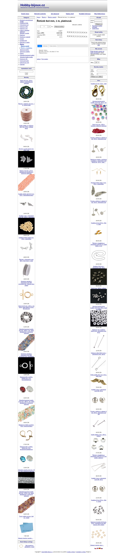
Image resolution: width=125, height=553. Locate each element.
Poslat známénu (53, 46)
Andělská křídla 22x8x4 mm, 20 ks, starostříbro (26, 238)
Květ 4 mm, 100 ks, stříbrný (98, 288)
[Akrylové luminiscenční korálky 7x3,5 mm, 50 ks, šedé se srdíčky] (98, 326)
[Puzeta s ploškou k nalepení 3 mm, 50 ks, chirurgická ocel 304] (98, 431)
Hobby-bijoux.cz (32, 5)
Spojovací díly (24, 59)
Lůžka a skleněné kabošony (24, 31)
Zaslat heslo (95, 28)
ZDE (98, 45)
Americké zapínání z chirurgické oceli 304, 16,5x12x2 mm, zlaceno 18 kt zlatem (26, 283)
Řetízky (22, 44)
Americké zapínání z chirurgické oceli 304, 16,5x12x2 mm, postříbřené (26, 355)
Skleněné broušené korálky (27, 55)
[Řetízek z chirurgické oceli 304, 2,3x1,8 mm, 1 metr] (26, 277)
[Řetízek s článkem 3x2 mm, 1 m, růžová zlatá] (26, 122)
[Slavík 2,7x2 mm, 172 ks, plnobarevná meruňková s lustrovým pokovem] (26, 190)
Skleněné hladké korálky (26, 57)
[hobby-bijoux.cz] (95, 548)
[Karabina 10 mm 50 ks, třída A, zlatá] (98, 239)
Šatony (22, 53)
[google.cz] (97, 548)
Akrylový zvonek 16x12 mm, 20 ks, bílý (26, 149)
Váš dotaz (45, 46)
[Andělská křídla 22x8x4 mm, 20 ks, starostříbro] (26, 256)
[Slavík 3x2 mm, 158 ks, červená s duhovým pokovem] (98, 134)
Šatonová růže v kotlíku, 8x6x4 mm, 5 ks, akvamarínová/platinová (26, 448)
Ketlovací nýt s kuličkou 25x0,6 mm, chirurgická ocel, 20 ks (98, 331)
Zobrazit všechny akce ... (97, 545)
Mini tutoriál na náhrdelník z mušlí (29, 546)
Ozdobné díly (23, 40)
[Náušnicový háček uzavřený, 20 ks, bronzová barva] (26, 443)
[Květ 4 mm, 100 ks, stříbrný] (98, 303)
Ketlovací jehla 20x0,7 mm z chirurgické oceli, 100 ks (98, 353)
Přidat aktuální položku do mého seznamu (97, 52)
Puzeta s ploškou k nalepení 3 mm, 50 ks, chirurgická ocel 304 (99, 413)
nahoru (38, 59)
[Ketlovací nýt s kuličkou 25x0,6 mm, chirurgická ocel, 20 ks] (98, 349)
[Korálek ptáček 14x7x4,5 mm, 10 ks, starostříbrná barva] (26, 212)
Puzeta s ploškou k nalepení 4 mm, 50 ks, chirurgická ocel (99, 138)
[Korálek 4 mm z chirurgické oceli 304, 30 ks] (98, 496)
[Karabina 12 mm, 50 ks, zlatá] (98, 97)
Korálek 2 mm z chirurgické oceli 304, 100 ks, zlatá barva (26, 216)
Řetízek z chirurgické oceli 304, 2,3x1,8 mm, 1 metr (26, 260)
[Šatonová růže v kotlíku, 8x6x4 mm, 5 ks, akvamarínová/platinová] (26, 466)
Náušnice (22, 35)
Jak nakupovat (55, 14)
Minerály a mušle (24, 33)
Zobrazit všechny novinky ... (25, 538)
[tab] (40, 46)
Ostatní (22, 38)
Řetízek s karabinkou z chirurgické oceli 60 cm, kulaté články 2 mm (99, 244)
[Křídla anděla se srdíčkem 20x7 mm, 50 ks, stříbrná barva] (26, 145)
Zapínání (22, 64)
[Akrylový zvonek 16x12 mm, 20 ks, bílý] (26, 167)
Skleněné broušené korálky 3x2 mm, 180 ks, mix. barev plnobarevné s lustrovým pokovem (26, 331)
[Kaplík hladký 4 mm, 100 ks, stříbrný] (98, 451)
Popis (40, 46)
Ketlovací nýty (24, 28)
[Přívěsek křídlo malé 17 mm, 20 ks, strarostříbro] (98, 197)
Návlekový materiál (25, 37)
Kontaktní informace (85, 14)
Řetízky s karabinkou (26, 48)
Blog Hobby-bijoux (99, 14)
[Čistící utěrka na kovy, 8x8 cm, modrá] (26, 534)
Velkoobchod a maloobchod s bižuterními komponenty (34, 7)
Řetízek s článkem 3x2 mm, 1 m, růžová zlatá (26, 104)
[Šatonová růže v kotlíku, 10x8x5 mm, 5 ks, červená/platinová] (26, 396)
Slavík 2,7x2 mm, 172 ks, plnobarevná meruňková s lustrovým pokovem (26, 172)
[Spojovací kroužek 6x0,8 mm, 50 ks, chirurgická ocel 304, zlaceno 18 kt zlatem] (98, 541)
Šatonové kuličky (24, 49)
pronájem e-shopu (81, 552)
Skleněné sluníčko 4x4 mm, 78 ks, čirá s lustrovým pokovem (26, 470)
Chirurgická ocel (24, 25)
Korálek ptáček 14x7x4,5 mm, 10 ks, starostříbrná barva (26, 194)
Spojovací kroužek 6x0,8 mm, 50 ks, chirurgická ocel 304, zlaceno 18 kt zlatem (99, 523)
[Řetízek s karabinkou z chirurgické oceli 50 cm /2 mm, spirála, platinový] (98, 474)
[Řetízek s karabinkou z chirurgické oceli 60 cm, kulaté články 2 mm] (98, 262)
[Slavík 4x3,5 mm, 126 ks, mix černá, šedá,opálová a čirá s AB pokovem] (26, 325)
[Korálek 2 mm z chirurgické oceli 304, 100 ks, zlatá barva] (26, 234)
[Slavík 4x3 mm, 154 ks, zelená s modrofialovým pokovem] (26, 100)
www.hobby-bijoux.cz (47, 552)
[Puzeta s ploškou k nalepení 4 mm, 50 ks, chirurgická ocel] (98, 156)
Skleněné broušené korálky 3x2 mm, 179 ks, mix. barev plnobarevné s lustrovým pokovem (26, 494)
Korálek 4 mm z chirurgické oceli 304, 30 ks (98, 479)
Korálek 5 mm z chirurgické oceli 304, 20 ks (98, 390)
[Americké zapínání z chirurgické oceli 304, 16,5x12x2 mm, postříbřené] (26, 373)
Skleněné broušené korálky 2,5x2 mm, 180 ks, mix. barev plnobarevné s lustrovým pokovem (26, 402)
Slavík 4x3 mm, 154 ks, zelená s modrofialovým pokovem (26, 82)
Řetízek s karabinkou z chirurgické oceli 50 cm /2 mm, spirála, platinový (99, 456)
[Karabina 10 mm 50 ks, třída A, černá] (98, 518)
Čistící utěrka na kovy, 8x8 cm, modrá (26, 517)
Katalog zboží (70, 14)
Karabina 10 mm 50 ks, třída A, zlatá (98, 223)
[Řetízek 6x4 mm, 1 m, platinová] (77, 34)
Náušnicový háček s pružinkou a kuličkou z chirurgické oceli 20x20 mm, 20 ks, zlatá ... (99, 161)
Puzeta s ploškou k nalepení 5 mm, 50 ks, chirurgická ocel (99, 201)
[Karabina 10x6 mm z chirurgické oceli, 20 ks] (98, 284)
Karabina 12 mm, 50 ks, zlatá (99, 83)
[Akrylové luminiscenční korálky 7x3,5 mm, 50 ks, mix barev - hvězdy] (98, 121)
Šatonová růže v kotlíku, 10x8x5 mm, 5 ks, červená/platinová (26, 378)
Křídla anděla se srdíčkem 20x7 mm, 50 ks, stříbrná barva (26, 127)
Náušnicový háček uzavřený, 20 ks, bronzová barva (26, 425)
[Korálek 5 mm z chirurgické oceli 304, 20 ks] (98, 407)
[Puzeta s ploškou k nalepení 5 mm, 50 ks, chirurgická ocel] (98, 219)
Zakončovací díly (24, 62)
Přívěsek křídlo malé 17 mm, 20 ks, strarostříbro (98, 183)
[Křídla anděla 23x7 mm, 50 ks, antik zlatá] (98, 386)
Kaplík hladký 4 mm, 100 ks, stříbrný (98, 435)
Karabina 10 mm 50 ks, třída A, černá (98, 500)
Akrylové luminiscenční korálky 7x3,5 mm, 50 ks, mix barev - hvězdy (99, 103)
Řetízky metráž (25, 46)
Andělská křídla (24, 23)
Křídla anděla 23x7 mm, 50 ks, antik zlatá (99, 375)
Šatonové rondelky (25, 51)
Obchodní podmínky (40, 14)
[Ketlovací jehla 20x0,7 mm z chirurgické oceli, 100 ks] (98, 371)
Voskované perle (24, 61)
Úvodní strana (25, 14)
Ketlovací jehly (24, 26)
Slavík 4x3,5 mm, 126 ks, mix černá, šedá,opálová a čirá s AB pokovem (26, 307)
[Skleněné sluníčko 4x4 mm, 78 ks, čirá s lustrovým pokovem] (26, 488)
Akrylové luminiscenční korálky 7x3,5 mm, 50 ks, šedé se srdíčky (98, 308)
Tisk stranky (44, 59)
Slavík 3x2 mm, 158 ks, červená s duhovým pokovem (99, 125)
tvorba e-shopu (71, 552)
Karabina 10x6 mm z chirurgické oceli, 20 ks (99, 267)
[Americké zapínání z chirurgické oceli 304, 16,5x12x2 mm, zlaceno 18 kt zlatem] (26, 302)
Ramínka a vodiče (25, 42)
